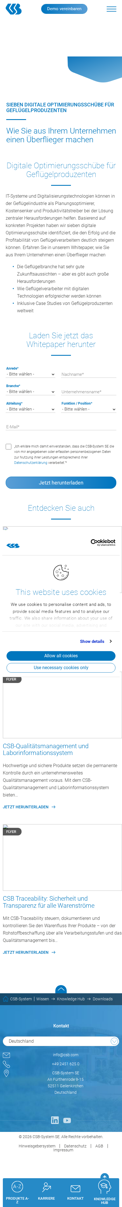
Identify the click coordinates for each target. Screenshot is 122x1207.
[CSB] (17, 9)
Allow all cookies (61, 655)
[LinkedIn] (55, 1120)
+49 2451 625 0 (65, 1064)
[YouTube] (67, 1120)
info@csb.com (65, 1055)
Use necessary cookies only (61, 667)
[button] (111, 9)
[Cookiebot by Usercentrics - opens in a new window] (90, 542)
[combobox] (61, 1041)
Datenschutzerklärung (30, 463)
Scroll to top (61, 989)
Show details (92, 641)
